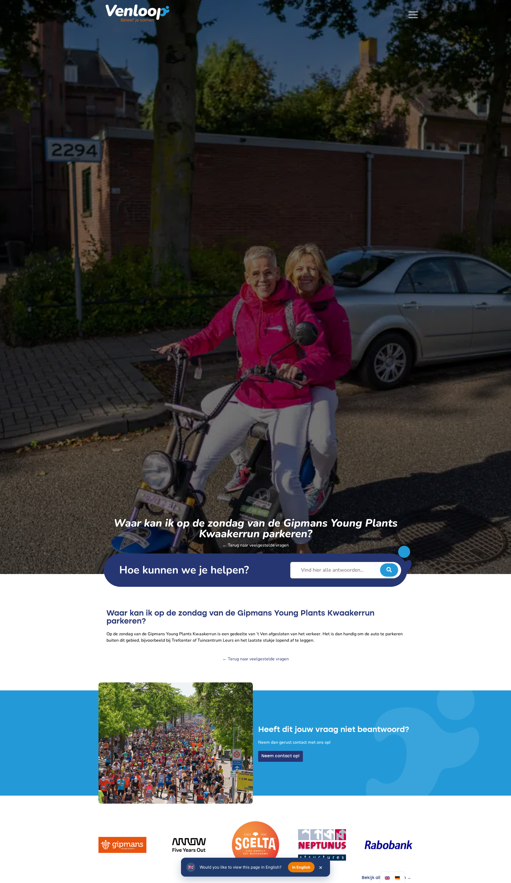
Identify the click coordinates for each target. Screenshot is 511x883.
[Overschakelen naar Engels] (387, 877)
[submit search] (389, 570)
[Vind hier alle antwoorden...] (345, 570)
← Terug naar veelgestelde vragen (255, 545)
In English (301, 867)
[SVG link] (413, 14)
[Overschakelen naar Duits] (397, 877)
